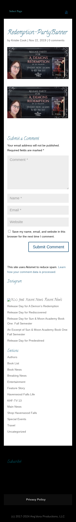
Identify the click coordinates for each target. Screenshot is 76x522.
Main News (14, 406)
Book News (14, 369)
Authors (12, 357)
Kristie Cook (19, 40)
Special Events (16, 419)
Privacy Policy (36, 499)
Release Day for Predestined (25, 340)
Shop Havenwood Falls (22, 412)
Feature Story (16, 388)
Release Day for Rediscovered (26, 312)
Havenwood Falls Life (21, 394)
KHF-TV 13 (14, 400)
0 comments (56, 40)
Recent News (53, 300)
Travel (11, 425)
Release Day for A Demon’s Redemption (33, 306)
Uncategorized (16, 431)
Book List (13, 363)
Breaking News (17, 375)
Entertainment (16, 381)
